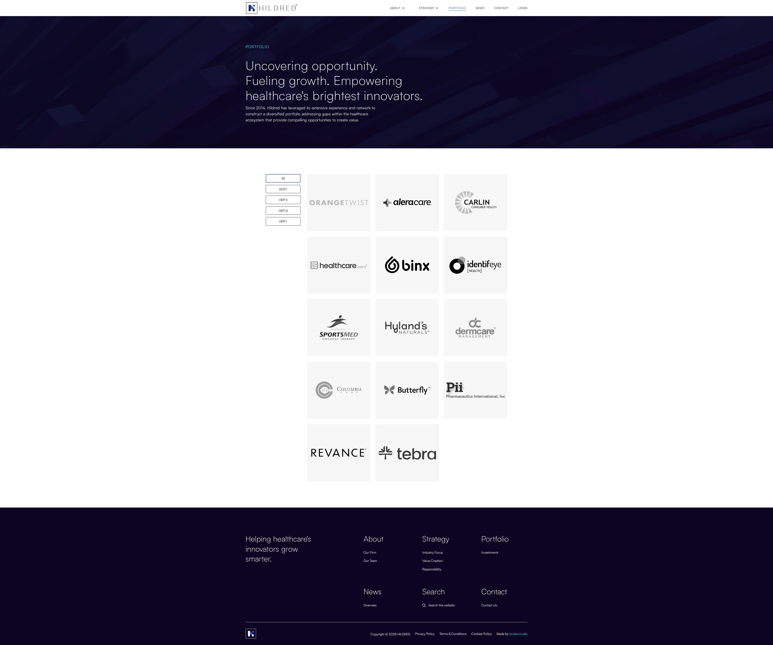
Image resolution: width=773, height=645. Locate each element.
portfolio (457, 8)
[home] (272, 8)
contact (501, 8)
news (480, 8)
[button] (397, 7)
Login (522, 8)
